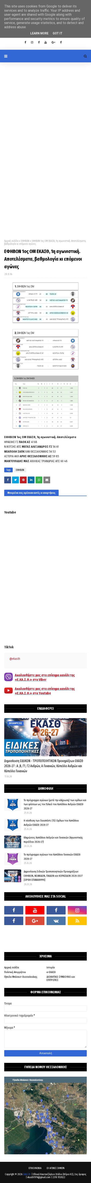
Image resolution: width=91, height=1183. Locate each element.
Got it (57, 33)
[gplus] (53, 42)
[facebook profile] (25, 42)
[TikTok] (13, 931)
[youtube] (45, 42)
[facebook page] (39, 42)
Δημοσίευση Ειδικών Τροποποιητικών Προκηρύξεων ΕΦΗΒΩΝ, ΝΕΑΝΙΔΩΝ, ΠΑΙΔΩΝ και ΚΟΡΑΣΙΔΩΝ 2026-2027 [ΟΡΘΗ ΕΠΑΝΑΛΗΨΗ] (53, 875)
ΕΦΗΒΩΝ (25, 240)
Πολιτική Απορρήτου (15, 972)
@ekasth (15, 659)
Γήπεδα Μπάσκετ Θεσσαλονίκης (20, 976)
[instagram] (32, 42)
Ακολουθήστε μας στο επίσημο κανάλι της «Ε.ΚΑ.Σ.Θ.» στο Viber (45, 677)
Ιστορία (51, 967)
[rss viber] (77, 921)
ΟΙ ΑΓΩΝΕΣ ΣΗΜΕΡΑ (56, 1168)
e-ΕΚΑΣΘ (51, 972)
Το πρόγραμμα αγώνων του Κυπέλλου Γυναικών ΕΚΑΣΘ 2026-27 (52, 856)
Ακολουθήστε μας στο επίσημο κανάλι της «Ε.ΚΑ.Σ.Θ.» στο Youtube (45, 690)
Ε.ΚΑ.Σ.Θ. (27, 1174)
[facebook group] (61, 42)
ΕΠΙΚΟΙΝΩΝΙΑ (35, 1168)
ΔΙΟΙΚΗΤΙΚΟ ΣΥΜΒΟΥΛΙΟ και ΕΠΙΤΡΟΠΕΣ (61, 978)
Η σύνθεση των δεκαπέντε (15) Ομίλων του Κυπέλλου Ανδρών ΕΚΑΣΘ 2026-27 (51, 822)
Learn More (39, 33)
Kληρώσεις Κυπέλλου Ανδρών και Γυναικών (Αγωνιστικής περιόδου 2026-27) (53, 839)
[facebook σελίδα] (13, 921)
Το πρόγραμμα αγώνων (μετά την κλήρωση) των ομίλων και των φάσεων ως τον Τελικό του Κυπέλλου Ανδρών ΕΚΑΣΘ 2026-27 (55, 804)
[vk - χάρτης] (56, 921)
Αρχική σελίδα (11, 240)
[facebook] (13, 910)
